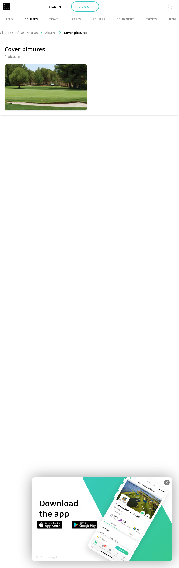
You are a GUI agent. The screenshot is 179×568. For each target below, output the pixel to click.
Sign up (85, 6)
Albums (50, 32)
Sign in (55, 6)
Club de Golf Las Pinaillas (19, 32)
